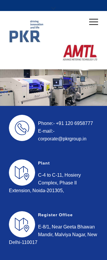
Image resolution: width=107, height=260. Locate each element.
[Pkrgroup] (49, 31)
